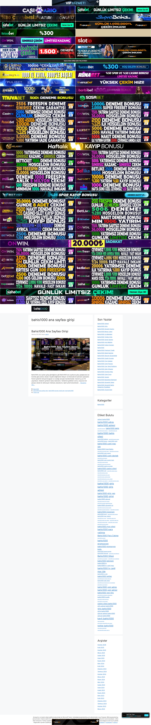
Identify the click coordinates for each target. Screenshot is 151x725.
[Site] (37, 106)
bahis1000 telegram (106, 561)
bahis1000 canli (112, 441)
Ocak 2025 (101, 658)
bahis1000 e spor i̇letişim (103, 480)
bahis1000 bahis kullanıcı (103, 430)
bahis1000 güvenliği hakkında (104, 509)
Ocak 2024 (101, 687)
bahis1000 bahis (112, 428)
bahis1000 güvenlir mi (105, 505)
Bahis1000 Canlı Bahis (105, 449)
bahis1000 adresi (106, 425)
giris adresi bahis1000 (105, 606)
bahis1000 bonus (102, 441)
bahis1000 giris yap (106, 493)
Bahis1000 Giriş (103, 326)
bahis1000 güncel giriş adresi (103, 501)
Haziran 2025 (102, 650)
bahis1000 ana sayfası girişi (40, 390)
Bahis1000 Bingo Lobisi (105, 331)
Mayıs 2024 (101, 677)
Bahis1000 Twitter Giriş (105, 337)
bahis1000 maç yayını (102, 518)
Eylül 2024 (101, 666)
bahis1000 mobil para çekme (103, 520)
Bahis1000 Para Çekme (108, 535)
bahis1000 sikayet (103, 553)
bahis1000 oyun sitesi (106, 527)
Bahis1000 (36, 389)
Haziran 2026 (102, 645)
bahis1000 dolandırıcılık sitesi (104, 474)
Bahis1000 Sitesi (106, 556)
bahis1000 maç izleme (104, 516)
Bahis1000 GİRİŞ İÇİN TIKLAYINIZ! (75, 61)
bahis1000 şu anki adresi (103, 601)
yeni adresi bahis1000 (102, 628)
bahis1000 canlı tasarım (102, 458)
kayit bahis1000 (69, 390)
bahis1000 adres (106, 422)
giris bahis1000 (104, 608)
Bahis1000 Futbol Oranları (106, 345)
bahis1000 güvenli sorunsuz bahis (104, 507)
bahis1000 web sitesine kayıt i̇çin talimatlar (106, 582)
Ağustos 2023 (102, 701)
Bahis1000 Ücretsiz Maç (105, 372)
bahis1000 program (101, 538)
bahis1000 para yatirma (105, 531)
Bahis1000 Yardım (103, 377)
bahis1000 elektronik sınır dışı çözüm (105, 479)
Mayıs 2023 (101, 709)
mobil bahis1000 (101, 621)
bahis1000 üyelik (103, 597)
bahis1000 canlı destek (108, 456)
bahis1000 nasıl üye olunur (103, 524)
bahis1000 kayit (102, 514)
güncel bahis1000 (104, 616)
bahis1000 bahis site (113, 430)
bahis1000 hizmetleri (114, 509)
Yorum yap (36, 392)
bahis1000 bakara (103, 439)
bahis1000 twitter (105, 576)
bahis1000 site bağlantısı (114, 553)
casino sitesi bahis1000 (107, 604)
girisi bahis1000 (103, 611)
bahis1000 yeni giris (106, 593)
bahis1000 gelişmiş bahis (113, 480)
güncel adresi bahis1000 (106, 613)
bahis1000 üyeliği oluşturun (103, 599)
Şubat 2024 (101, 685)
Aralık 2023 (101, 690)
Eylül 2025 (101, 647)
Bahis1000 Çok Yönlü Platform (107, 366)
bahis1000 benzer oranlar (114, 439)
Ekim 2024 (101, 663)
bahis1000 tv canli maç (106, 566)
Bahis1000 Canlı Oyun (104, 374)
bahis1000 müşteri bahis (102, 522)
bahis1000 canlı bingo (114, 451)
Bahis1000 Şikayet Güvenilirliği (107, 356)
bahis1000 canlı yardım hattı (106, 460)
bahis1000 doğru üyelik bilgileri (104, 476)
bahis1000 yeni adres (107, 587)
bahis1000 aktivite (101, 428)
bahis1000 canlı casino (104, 453)
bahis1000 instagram (106, 512)
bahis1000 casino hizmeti (103, 462)
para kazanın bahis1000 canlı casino (105, 623)
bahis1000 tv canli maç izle (106, 570)
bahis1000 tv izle (102, 574)
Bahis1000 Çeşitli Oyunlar (106, 358)
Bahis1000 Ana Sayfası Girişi (49, 331)
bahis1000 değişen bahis (103, 472)
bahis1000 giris (106, 483)
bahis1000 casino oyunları (105, 466)
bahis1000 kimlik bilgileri (113, 514)
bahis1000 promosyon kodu (107, 547)
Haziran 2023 (102, 706)
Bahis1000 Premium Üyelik (106, 350)
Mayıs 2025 (101, 653)
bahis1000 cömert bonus (112, 470)
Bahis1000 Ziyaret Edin (105, 390)
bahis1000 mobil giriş (111, 518)
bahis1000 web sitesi (104, 580)
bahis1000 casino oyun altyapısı (104, 464)
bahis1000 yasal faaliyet (102, 584)
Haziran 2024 (102, 674)
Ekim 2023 (101, 695)
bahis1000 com (102, 471)
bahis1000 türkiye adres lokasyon (104, 578)
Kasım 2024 (101, 661)
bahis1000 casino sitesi (107, 468)
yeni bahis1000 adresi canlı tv (104, 630)
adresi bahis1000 (104, 419)
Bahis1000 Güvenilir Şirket (106, 382)
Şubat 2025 (101, 655)
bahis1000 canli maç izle (107, 445)
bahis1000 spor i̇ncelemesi (113, 558)
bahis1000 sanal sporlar (104, 551)
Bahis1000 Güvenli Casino (106, 329)
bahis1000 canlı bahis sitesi (103, 451)
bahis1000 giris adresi (105, 489)
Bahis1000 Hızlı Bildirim (105, 342)
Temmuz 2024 (102, 671)
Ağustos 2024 (102, 669)
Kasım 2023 (101, 693)
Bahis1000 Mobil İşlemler (105, 353)
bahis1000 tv (102, 563)
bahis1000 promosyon (103, 542)
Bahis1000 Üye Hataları (105, 361)
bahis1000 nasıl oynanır (113, 522)
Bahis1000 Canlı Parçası (105, 364)
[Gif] (75, 146)
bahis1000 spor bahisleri (103, 558)
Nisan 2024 (101, 679)
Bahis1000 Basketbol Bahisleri (107, 380)
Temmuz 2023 (102, 703)
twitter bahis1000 (105, 626)
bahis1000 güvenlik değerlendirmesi (105, 503)
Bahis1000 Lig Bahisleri (105, 334)
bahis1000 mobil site (114, 520)
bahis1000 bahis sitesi (106, 435)
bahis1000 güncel (104, 499)
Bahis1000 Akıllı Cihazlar (105, 369)
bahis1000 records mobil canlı (56, 390)
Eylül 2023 (101, 698)
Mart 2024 (101, 682)
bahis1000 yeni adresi (107, 590)
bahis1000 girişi (106, 496)
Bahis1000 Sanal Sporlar (105, 339)
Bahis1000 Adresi (103, 323)
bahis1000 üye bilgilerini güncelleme (105, 595)
